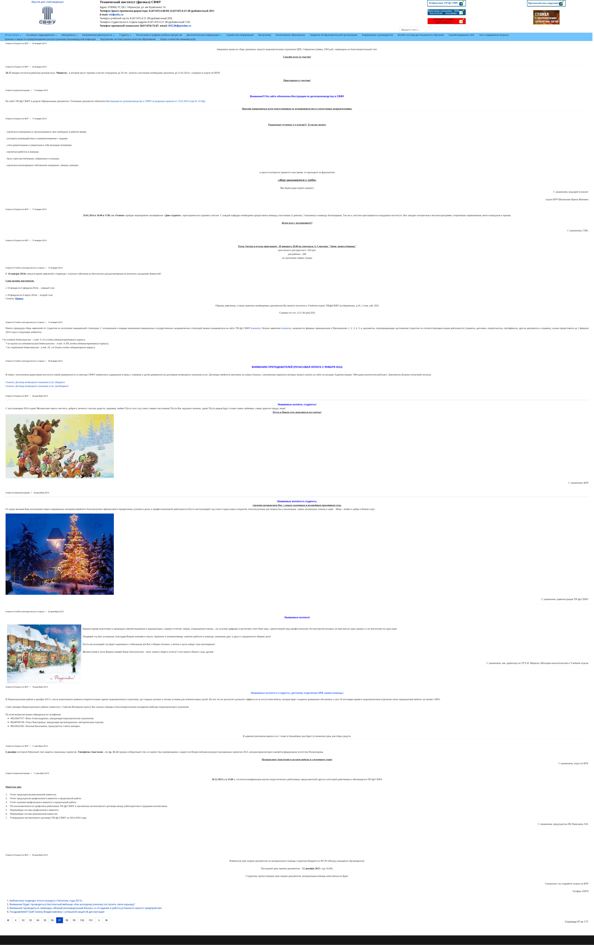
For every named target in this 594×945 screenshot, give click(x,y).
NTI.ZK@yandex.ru (179, 25)
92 (23, 920)
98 (66, 920)
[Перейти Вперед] (98, 920)
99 (74, 920)
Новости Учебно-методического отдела (25, 267)
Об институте (12, 34)
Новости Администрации (18, 90)
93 (30, 920)
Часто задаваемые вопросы (494, 34)
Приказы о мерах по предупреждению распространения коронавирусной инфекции (50, 39)
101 (91, 920)
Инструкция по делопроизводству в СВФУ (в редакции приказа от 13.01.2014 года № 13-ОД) (155, 101)
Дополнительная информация (203, 34)
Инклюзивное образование (290, 34)
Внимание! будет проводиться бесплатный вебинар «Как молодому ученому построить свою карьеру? (72, 904)
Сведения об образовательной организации (333, 34)
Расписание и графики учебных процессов (159, 34)
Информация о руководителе (377, 34)
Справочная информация (240, 34)
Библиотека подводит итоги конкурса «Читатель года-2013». (46, 900)
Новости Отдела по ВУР (17, 43)
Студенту (124, 34)
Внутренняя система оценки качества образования (128, 39)
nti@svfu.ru (116, 14)
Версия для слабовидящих (48, 2)
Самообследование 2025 (461, 34)
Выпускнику (264, 34)
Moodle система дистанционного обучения (421, 34)
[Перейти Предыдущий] (15, 920)
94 (37, 920)
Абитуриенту (68, 34)
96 (52, 920)
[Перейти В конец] (106, 920)
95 (45, 920)
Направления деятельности (97, 34)
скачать (255, 328)
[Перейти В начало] (8, 920)
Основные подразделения (40, 34)
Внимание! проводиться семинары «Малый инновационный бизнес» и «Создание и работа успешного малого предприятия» (86, 908)
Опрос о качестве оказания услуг (178, 39)
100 (82, 920)
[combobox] (419, 30)
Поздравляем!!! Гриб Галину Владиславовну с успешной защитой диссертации (57, 911)
